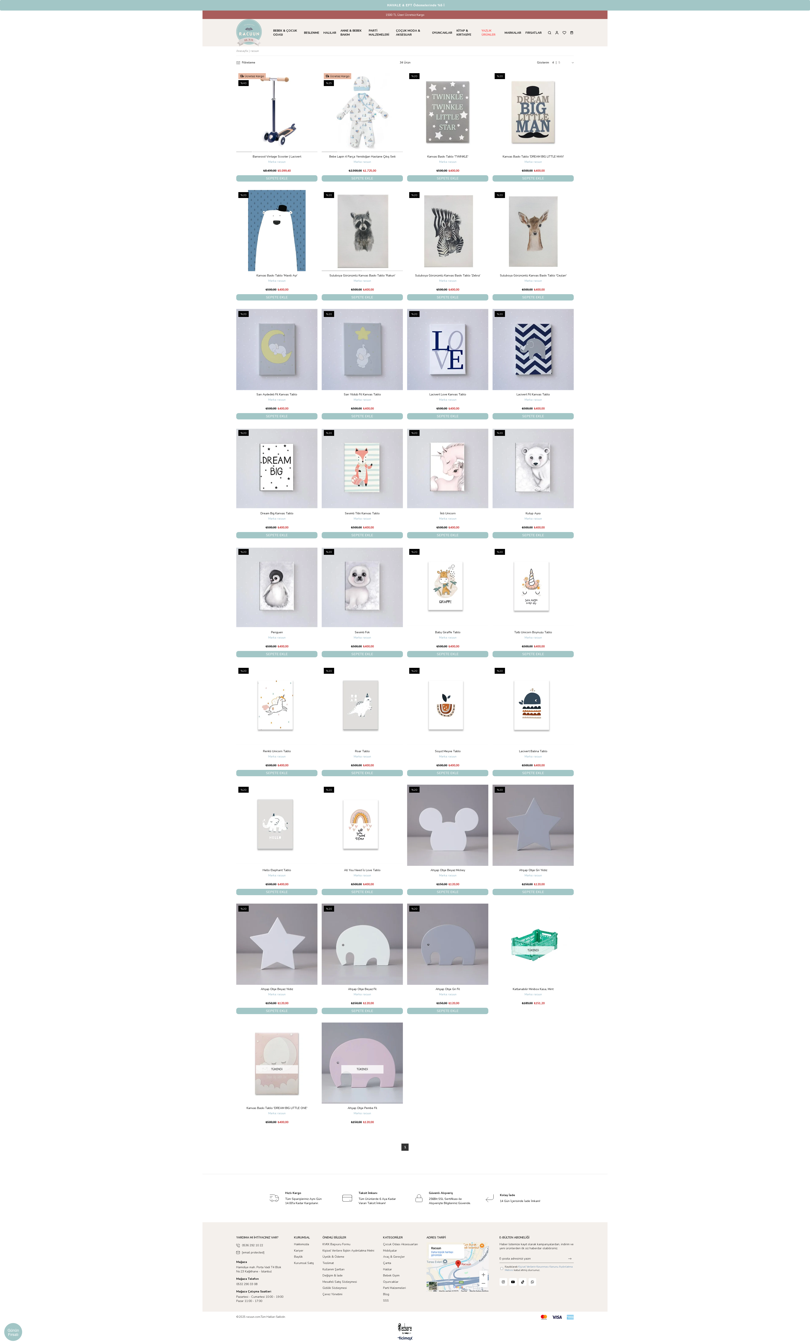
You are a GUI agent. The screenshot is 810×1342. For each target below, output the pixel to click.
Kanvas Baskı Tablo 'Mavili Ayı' (276, 276)
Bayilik (298, 1257)
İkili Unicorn (448, 513)
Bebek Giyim (391, 1275)
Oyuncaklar (390, 1282)
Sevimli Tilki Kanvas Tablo (362, 513)
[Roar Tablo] (362, 706)
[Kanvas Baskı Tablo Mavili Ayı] (276, 230)
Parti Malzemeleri (394, 1288)
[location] (458, 1267)
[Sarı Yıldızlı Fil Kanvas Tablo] (362, 349)
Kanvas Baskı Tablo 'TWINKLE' (447, 157)
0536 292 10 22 (252, 1245)
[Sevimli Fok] (362, 587)
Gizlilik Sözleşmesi (335, 1288)
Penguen (277, 632)
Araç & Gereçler (394, 1257)
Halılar (387, 1269)
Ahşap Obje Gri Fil (448, 989)
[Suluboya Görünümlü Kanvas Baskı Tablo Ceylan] (533, 230)
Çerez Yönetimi (332, 1294)
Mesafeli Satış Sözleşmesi (340, 1282)
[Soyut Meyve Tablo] (447, 706)
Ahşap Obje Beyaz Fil (362, 989)
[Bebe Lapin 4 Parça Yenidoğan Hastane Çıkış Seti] (362, 111)
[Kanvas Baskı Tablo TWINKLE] (447, 111)
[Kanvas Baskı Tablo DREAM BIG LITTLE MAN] (533, 111)
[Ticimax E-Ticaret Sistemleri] (405, 1339)
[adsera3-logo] (405, 1328)
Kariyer (298, 1251)
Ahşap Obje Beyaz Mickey (448, 870)
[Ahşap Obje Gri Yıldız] (533, 825)
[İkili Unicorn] (447, 468)
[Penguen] (276, 587)
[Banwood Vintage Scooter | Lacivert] (276, 111)
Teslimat (328, 1263)
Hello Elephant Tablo (277, 870)
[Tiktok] (522, 1282)
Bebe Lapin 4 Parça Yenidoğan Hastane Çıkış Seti (362, 157)
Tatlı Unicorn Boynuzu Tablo (533, 632)
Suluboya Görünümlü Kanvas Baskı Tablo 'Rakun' (362, 276)
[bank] (557, 1317)
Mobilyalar (390, 1251)
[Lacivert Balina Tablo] (533, 706)
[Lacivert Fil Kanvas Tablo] (533, 349)
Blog (386, 1294)
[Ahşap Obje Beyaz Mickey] (447, 825)
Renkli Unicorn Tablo (277, 751)
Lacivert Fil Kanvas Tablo (533, 394)
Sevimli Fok (362, 632)
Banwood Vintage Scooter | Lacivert (277, 157)
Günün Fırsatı (13, 1332)
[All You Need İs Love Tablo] (362, 825)
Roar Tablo (362, 751)
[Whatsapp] (532, 1282)
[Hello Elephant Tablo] (276, 825)
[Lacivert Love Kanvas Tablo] (447, 349)
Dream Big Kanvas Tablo (277, 513)
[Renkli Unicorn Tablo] (276, 706)
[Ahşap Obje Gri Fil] (447, 944)
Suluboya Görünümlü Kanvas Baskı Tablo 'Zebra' (447, 276)
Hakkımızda (301, 1244)
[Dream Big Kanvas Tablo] (276, 468)
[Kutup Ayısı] (533, 468)
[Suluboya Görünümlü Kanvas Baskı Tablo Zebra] (447, 230)
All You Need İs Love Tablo (362, 870)
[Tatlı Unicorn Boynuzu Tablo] (533, 587)
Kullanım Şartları (333, 1269)
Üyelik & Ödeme (333, 1257)
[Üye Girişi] (556, 33)
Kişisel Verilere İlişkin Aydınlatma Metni (348, 1251)
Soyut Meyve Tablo (448, 751)
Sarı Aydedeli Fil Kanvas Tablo (276, 394)
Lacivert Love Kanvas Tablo (447, 394)
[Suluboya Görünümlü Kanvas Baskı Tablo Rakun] (362, 230)
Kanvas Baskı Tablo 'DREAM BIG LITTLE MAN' (533, 157)
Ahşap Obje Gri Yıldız (533, 870)
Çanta (387, 1263)
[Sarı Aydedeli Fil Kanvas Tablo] (276, 349)
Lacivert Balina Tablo (533, 751)
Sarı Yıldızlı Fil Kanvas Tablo (362, 394)
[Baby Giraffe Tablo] (447, 587)
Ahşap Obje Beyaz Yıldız (277, 989)
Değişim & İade (333, 1275)
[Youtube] (513, 1282)
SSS (386, 1301)
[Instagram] (503, 1282)
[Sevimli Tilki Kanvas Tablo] (362, 468)
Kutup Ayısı (533, 513)
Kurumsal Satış (304, 1263)
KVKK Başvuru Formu (336, 1244)
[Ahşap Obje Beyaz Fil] (362, 944)
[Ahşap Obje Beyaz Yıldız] (276, 944)
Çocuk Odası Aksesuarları (400, 1244)
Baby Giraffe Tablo (447, 632)
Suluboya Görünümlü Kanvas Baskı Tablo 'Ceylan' (533, 276)
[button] (244, 151)
